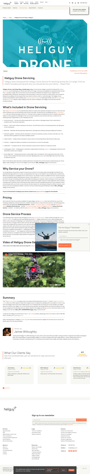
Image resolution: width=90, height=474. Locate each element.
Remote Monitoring (7, 441)
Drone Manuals (35, 459)
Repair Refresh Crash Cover (9, 434)
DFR (21, 3)
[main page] (7, 3)
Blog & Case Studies (37, 447)
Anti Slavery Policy (36, 432)
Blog (46, 2)
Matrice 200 (39, 206)
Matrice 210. (49, 206)
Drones (16, 2)
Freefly (32, 314)
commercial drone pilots (33, 98)
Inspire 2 (47, 149)
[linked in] (69, 451)
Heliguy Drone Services (37, 217)
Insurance (40, 8)
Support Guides (35, 455)
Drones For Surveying (66, 434)
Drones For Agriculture (66, 439)
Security (26, 3)
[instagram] (76, 451)
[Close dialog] (88, 224)
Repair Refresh (32, 8)
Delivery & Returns (36, 434)
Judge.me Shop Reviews (13, 371)
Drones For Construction (67, 431)
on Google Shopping (82, 355)
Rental (26, 2)
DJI (6, 93)
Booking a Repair (7, 8)
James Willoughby (80, 73)
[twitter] (74, 451)
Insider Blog (24, 319)
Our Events (5, 448)
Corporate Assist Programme (10, 437)
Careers (5, 452)
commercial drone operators (47, 177)
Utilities (16, 3)
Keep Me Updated (63, 245)
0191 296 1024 (71, 445)
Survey (31, 2)
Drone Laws (34, 448)
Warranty (15, 8)
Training (21, 2)
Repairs (42, 2)
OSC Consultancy (7, 436)
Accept (71, 470)
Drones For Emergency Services (68, 432)
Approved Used (6, 431)
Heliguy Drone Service (11, 111)
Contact (5, 454)
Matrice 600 (9, 99)
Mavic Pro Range (46, 204)
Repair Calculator (36, 454)
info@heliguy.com (18, 315)
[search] (69, 2)
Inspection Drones (65, 436)
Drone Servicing (23, 8)
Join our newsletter (81, 420)
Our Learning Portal (7, 450)
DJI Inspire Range (31, 206)
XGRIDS (36, 2)
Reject (63, 470)
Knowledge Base (36, 457)
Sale (4, 432)
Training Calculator (36, 452)
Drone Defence (6, 439)
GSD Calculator (35, 450)
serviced (42, 201)
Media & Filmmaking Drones (68, 441)
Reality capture (34, 3)
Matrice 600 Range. (32, 208)
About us (5, 447)
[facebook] (71, 451)
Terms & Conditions (37, 431)
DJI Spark (59, 98)
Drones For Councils (66, 437)
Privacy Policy (70, 424)
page (47, 308)
